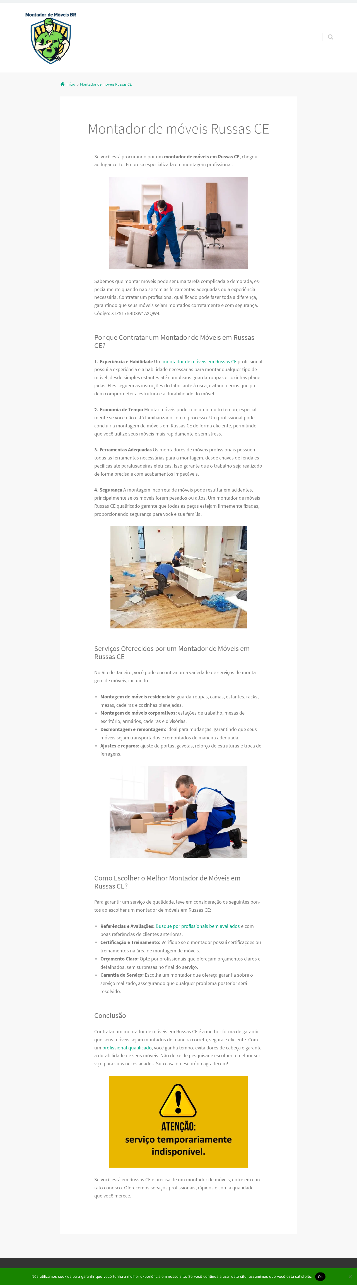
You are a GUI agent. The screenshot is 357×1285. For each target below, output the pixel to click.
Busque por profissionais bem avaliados (198, 926)
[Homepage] (51, 37)
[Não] (350, 1276)
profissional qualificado (127, 1047)
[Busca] (325, 31)
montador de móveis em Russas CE (200, 361)
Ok (320, 1276)
